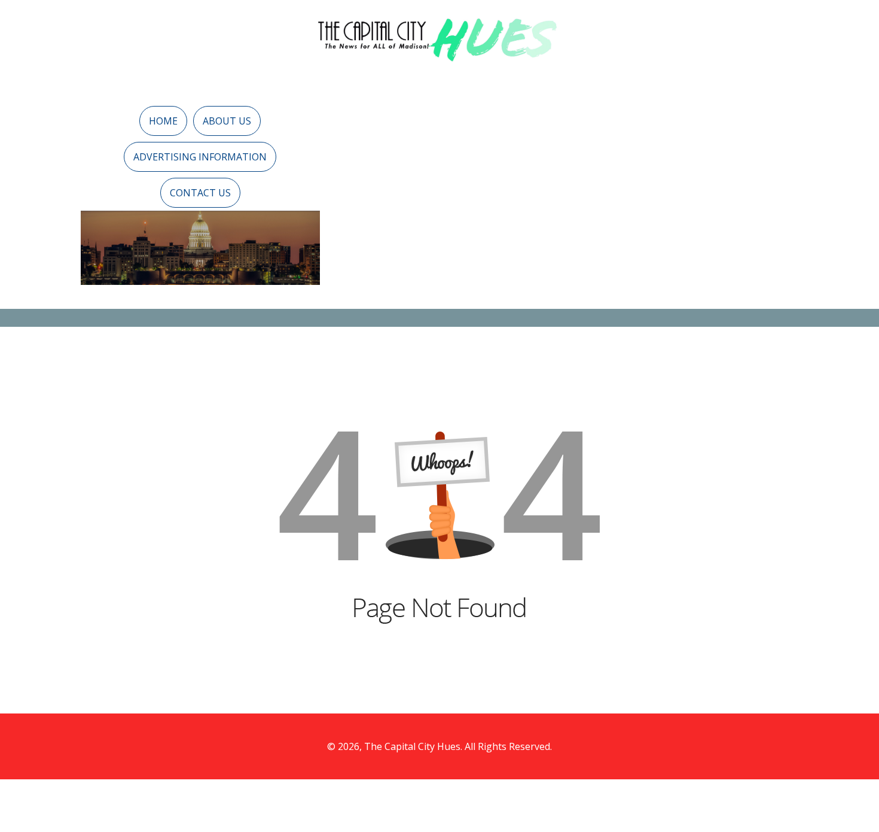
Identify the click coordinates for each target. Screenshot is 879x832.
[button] (163, 121)
